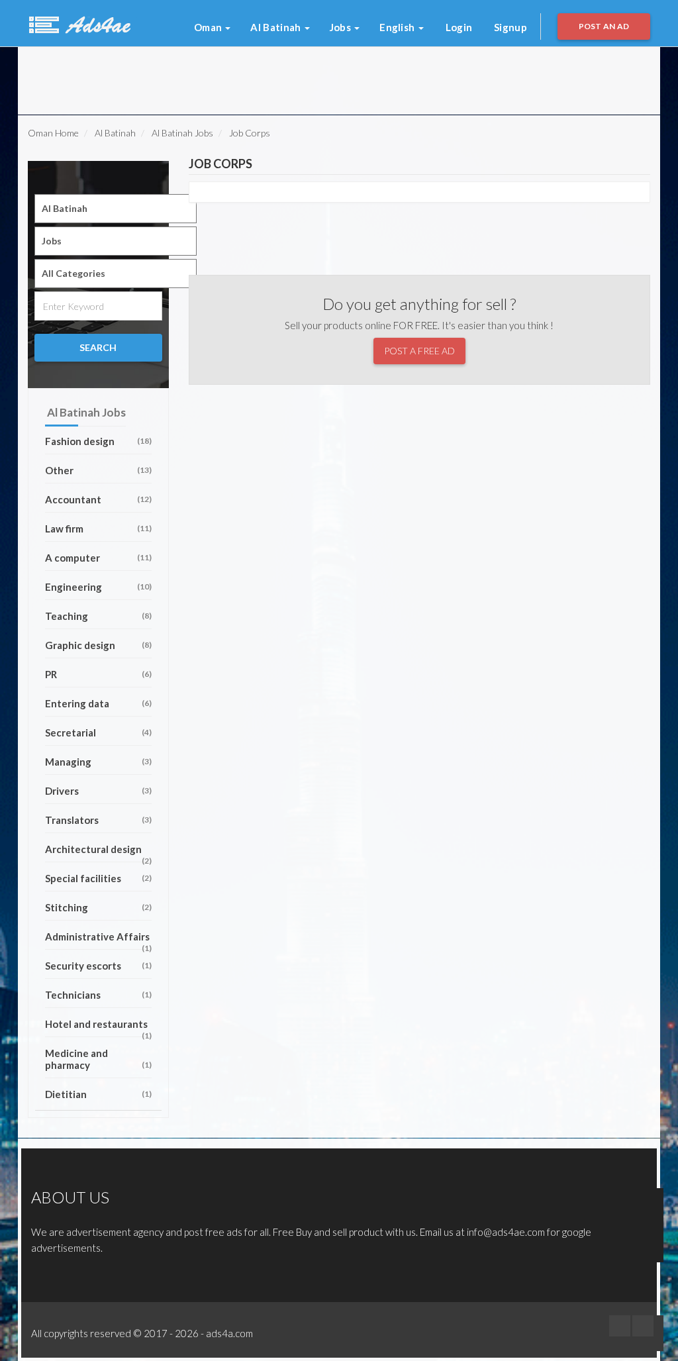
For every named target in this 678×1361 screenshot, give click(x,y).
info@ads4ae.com (506, 1232)
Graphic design (98, 645)
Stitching (98, 907)
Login (459, 27)
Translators (98, 820)
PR (98, 674)
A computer (98, 558)
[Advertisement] (193, 76)
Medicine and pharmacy (98, 1059)
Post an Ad (604, 26)
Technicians (98, 995)
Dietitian (98, 1094)
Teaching (98, 616)
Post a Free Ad (419, 350)
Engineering (98, 587)
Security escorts (98, 966)
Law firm (98, 528)
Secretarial (98, 732)
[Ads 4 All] (78, 23)
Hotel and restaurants (98, 1027)
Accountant (98, 499)
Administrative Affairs (98, 940)
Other (98, 470)
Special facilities (98, 878)
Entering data (98, 703)
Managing (98, 762)
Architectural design (98, 852)
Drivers (98, 791)
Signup (510, 27)
